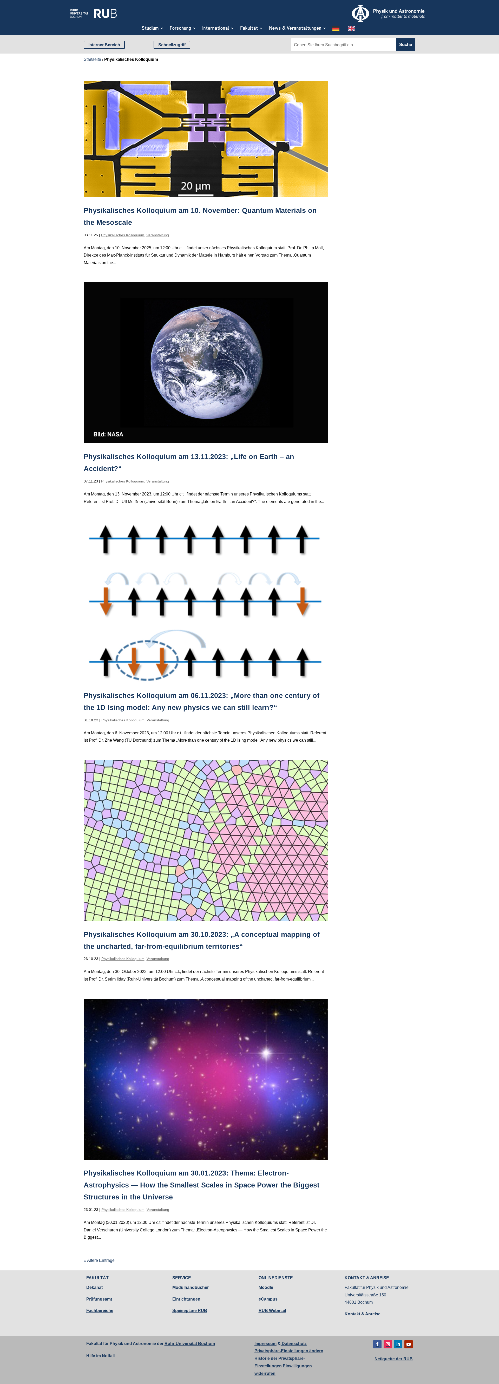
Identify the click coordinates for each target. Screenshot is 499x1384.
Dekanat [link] (94, 1287)
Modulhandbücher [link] (190, 1287)
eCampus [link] (268, 1299)
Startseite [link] (92, 59)
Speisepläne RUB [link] (189, 1310)
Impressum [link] (265, 1343)
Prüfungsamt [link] (99, 1299)
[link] (93, 20)
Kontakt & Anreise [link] (362, 1314)
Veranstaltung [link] (157, 235)
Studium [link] (150, 28)
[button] (377, 1344)
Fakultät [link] (249, 28)
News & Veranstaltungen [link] (295, 28)
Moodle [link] (266, 1287)
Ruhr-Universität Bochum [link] (190, 1343)
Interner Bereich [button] (104, 45)
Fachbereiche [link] (99, 1310)
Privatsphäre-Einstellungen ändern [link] (288, 1351)
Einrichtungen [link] (186, 1299)
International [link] (215, 28)
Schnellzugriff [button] (172, 45)
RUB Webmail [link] (272, 1310)
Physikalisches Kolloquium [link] (122, 235)
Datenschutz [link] (294, 1343)
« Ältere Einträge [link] (99, 1260)
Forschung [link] (180, 28)
